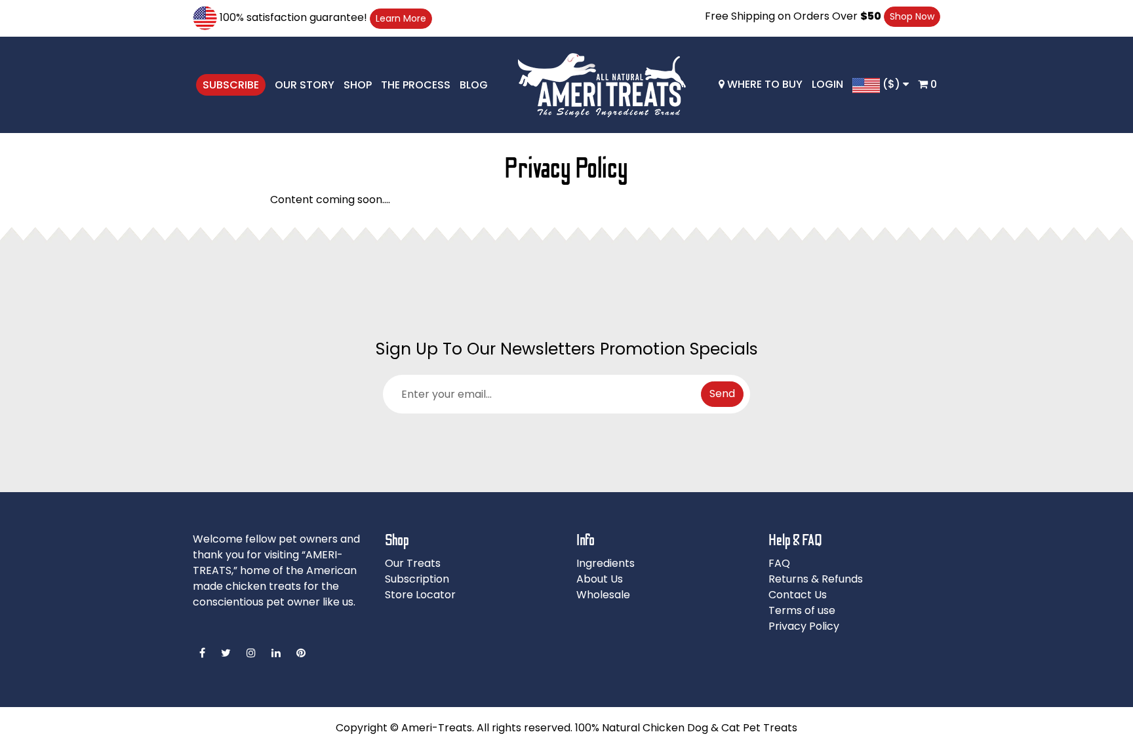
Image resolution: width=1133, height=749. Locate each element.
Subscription (417, 578)
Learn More (401, 18)
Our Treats (413, 563)
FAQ (779, 563)
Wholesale (603, 594)
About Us (599, 578)
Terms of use (801, 610)
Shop (358, 84)
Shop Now (912, 16)
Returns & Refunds (815, 578)
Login (827, 84)
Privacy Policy (803, 626)
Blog (474, 84)
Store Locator (420, 594)
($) (891, 84)
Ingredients (605, 563)
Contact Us (797, 594)
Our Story (304, 84)
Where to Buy (764, 84)
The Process (415, 84)
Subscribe (231, 84)
